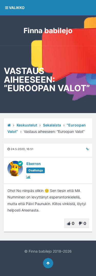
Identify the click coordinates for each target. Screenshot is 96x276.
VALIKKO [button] (16, 7)
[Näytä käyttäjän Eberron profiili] (15, 175)
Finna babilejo (48, 30)
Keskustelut (27, 125)
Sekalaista (52, 125)
